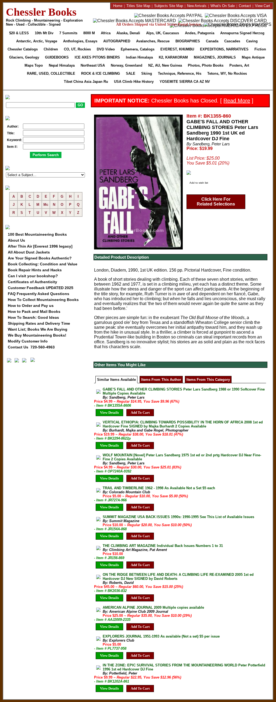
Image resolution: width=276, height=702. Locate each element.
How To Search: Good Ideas (33, 317)
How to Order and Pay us (31, 305)
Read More (236, 101)
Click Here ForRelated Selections (216, 201)
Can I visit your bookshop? (33, 276)
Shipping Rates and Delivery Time (39, 323)
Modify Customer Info (28, 341)
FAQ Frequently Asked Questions (38, 294)
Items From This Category (208, 380)
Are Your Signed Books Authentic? (40, 258)
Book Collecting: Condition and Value (42, 264)
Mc (45, 205)
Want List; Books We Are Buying (37, 329)
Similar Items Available (116, 380)
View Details (109, 412)
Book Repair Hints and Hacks (35, 270)
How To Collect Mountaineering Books (43, 299)
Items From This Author (161, 380)
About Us (16, 240)
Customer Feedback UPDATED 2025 (40, 288)
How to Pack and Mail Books (34, 311)
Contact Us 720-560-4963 (31, 347)
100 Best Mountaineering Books (37, 234)
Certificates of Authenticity (32, 282)
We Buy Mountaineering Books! (37, 335)
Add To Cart (140, 412)
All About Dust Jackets (29, 252)
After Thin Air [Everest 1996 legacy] (40, 246)
